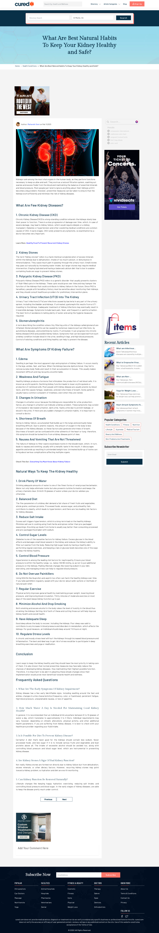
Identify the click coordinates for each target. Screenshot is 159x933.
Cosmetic (71, 889)
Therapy (97, 889)
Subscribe (111, 875)
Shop (125, 4)
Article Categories (110, 4)
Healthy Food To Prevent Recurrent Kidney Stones (47, 243)
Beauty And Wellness (114, 434)
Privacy (124, 902)
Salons (97, 893)
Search (123, 18)
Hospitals (45, 893)
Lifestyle (109, 429)
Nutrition (136, 425)
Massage (18, 898)
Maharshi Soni (34, 124)
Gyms (70, 898)
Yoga (17, 907)
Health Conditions (30, 66)
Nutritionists (20, 902)
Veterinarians (46, 902)
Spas (96, 898)
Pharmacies (46, 898)
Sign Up (138, 4)
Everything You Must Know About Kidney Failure (50, 461)
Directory (94, 4)
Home (17, 66)
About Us (124, 889)
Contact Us (125, 898)
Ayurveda (119, 429)
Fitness (126, 425)
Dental (43, 907)
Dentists (97, 902)
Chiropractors (20, 889)
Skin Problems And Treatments (118, 439)
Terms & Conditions (128, 893)
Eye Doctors (19, 893)
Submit (124, 461)
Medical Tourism (133, 429)
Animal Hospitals (48, 889)
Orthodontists (99, 907)
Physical (71, 902)
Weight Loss (73, 907)
